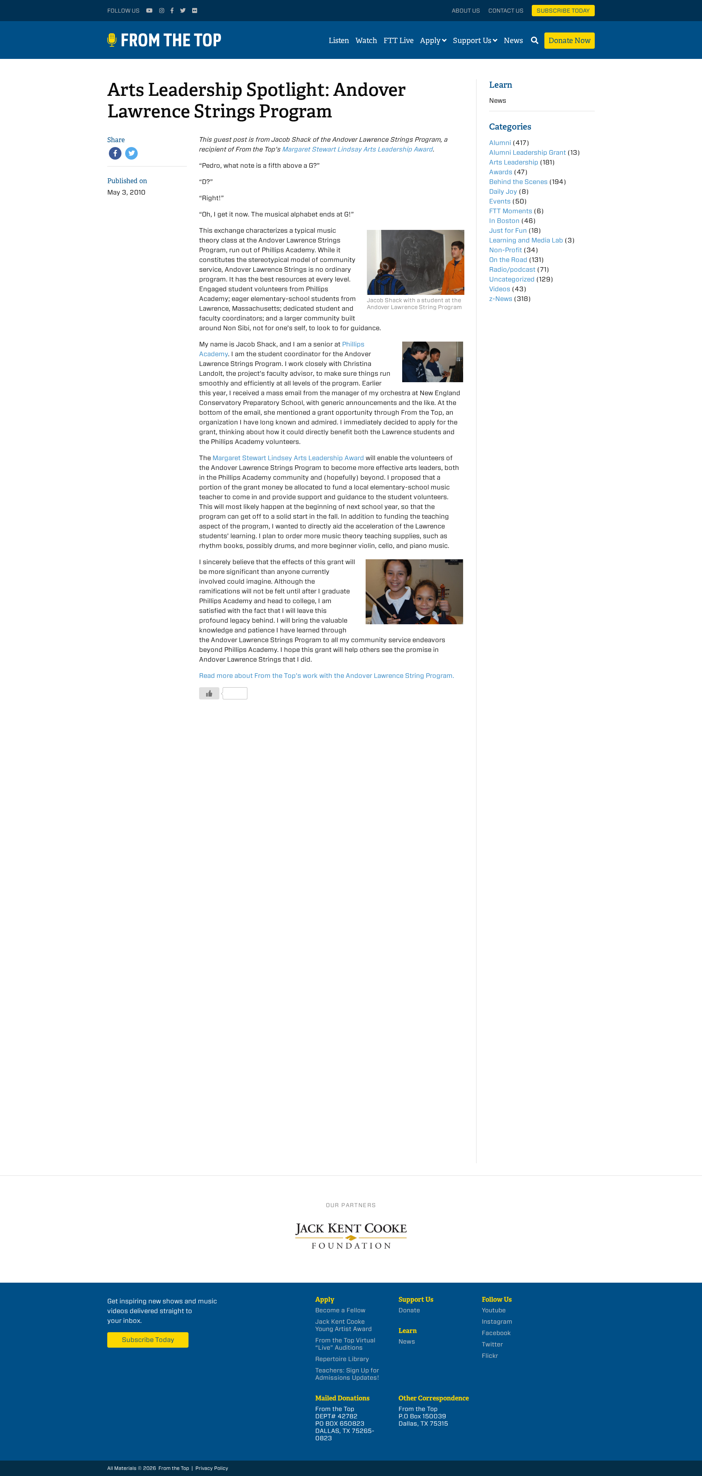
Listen (339, 40)
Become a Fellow (340, 1310)
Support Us (472, 40)
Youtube (494, 1310)
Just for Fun (508, 230)
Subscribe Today (563, 10)
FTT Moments (510, 211)
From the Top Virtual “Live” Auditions (345, 1344)
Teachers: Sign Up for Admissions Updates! (347, 1374)
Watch (366, 40)
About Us (466, 10)
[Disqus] (331, 828)
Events (500, 201)
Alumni (500, 143)
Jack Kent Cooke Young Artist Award (343, 1325)
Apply (430, 40)
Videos (499, 289)
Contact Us (506, 10)
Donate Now (569, 40)
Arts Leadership (513, 162)
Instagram (497, 1321)
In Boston (504, 221)
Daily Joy (503, 191)
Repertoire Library (342, 1359)
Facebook (496, 1333)
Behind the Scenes (518, 182)
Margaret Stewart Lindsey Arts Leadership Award (288, 458)
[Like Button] (209, 693)
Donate (409, 1310)
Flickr (490, 1355)
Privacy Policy (211, 1468)
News (513, 40)
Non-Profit (505, 250)
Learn (500, 84)
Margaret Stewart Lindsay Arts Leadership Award (357, 149)
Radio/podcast (512, 269)
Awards (500, 172)
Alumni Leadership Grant (527, 152)
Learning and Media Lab (526, 240)
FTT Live (399, 40)
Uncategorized (512, 279)
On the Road (508, 260)
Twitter (492, 1344)
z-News (500, 299)
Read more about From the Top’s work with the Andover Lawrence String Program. (326, 676)
